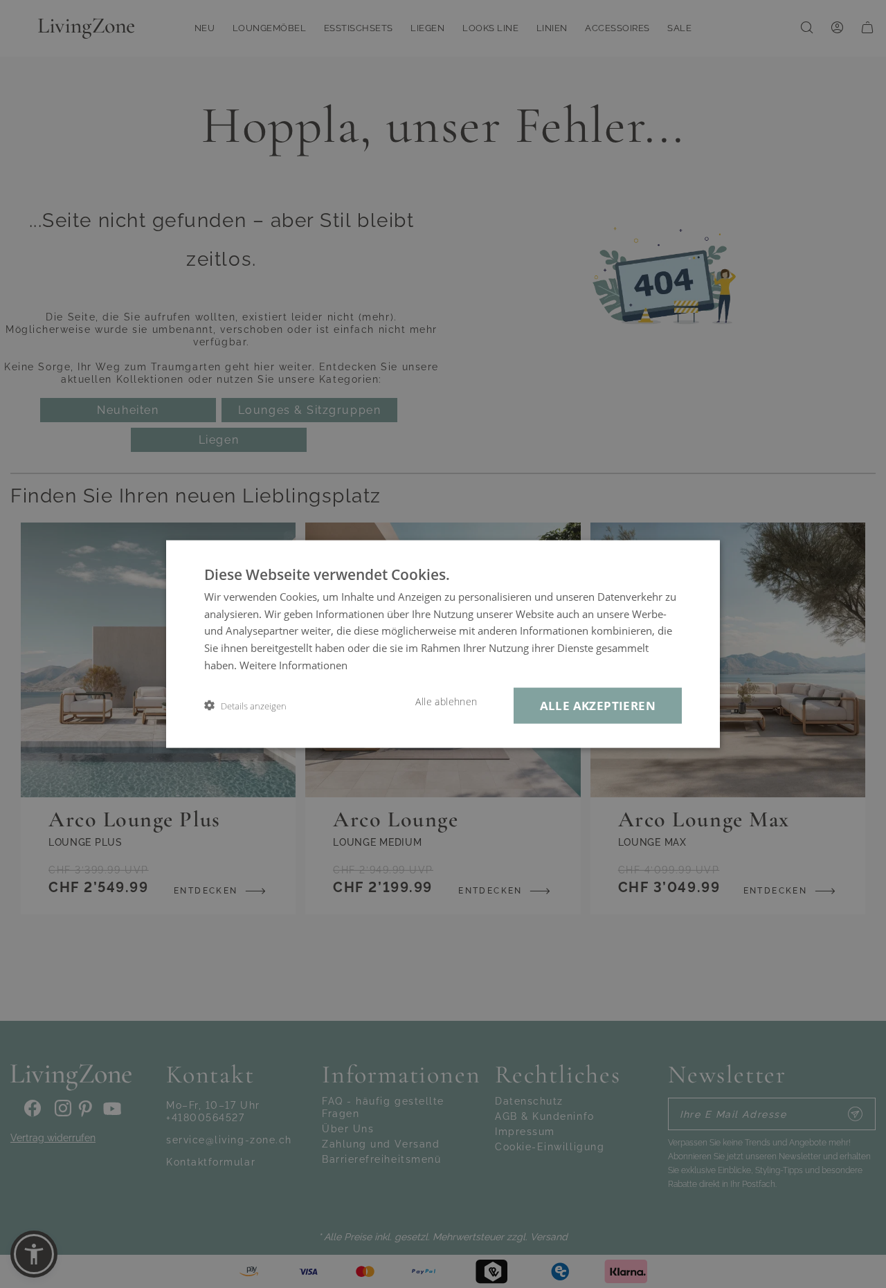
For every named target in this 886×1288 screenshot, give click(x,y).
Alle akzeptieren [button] (598, 705)
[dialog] (443, 644)
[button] (245, 706)
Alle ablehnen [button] (446, 701)
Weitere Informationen (293, 664)
